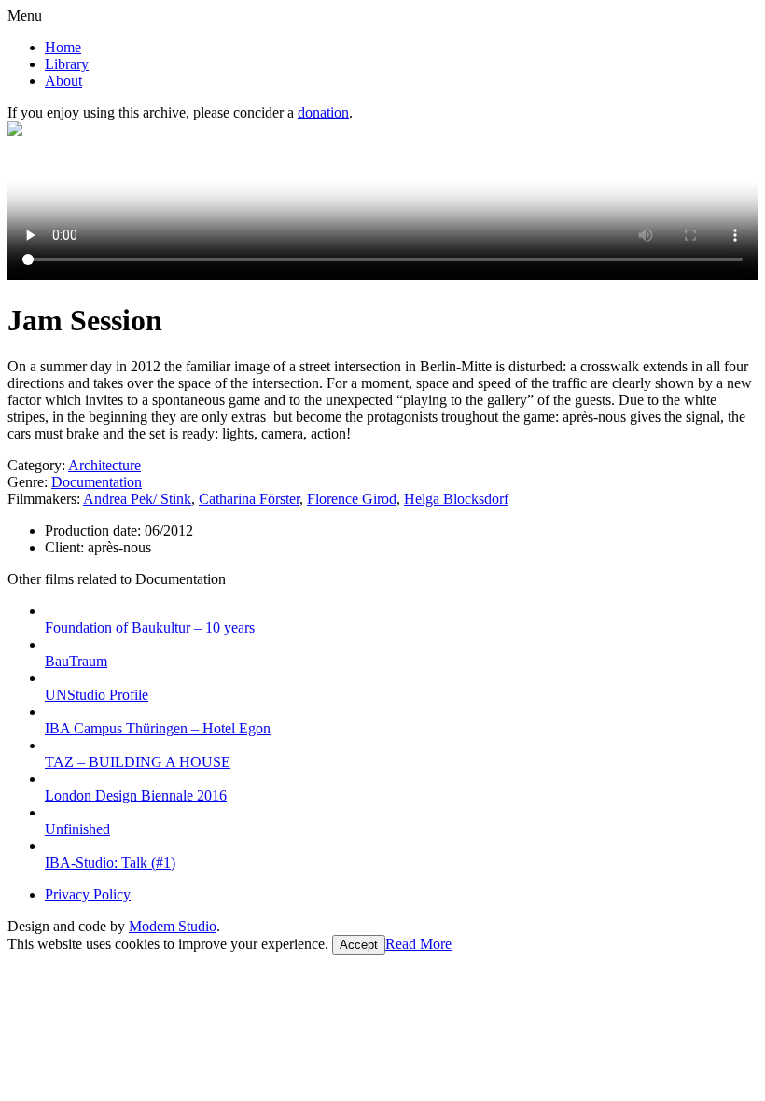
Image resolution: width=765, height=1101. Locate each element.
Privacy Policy (88, 894)
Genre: (27, 482)
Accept (359, 945)
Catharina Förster (249, 499)
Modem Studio (172, 926)
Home (63, 47)
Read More (418, 944)
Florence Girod (351, 499)
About (63, 81)
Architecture (104, 465)
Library (67, 64)
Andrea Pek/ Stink (137, 499)
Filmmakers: (43, 499)
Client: (66, 547)
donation (323, 112)
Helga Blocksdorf (456, 499)
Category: (36, 465)
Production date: (95, 530)
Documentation (96, 482)
